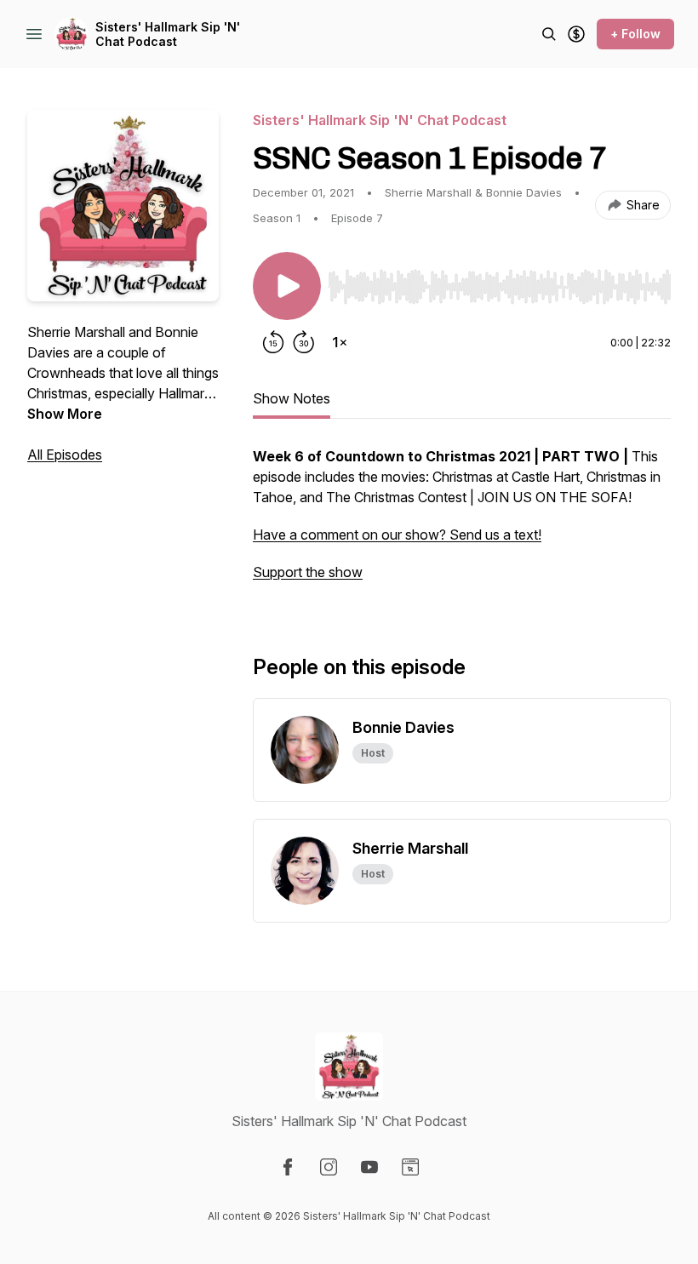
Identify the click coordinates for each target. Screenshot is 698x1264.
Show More (64, 413)
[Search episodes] (549, 34)
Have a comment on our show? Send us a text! (397, 534)
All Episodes (64, 454)
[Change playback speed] (340, 342)
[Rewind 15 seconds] (273, 342)
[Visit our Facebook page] (287, 1166)
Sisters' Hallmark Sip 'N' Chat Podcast (167, 34)
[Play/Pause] (287, 286)
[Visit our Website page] (410, 1166)
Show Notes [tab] (291, 398)
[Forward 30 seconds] (304, 342)
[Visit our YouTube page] (369, 1166)
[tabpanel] (462, 522)
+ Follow (635, 33)
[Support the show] (576, 34)
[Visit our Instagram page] (328, 1166)
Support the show (308, 572)
